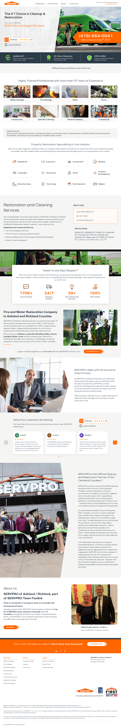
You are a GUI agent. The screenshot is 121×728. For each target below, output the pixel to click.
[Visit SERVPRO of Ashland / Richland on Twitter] (61, 651)
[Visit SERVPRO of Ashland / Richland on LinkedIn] (56, 651)
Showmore (7, 344)
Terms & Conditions (48, 661)
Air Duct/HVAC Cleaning (60, 133)
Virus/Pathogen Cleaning (43, 133)
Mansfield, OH (90, 232)
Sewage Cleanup (12, 133)
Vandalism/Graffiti (49, 135)
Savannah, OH (80, 237)
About (63, 4)
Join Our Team (82, 216)
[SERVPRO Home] (12, 3)
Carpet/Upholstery (75, 133)
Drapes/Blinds (11, 135)
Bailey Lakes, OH (93, 237)
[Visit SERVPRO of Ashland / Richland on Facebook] (64, 651)
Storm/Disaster (9, 670)
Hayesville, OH (103, 235)
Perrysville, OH (83, 235)
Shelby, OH (100, 232)
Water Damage (9, 661)
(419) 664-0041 (111, 4)
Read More (10, 627)
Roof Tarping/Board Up (34, 135)
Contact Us (73, 4)
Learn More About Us (85, 212)
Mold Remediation (10, 667)
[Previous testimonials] (6, 443)
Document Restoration (102, 133)
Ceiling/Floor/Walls (88, 133)
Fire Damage (8, 664)
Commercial (52, 4)
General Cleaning (9, 683)
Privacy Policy (46, 664)
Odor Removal (21, 135)
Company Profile (28, 661)
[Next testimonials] (115, 443)
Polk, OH (93, 235)
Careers (25, 664)
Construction (8, 674)
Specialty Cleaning (10, 680)
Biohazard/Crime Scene (26, 133)
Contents (58, 135)
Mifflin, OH (103, 237)
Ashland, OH (79, 232)
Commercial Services (84, 220)
